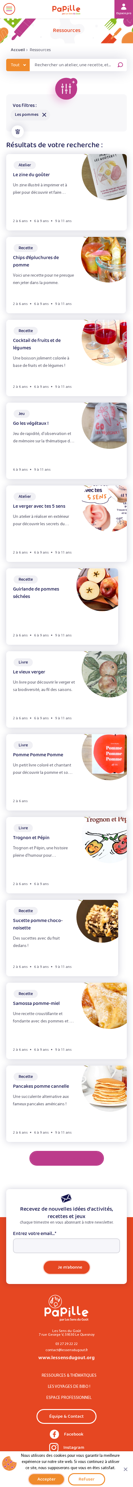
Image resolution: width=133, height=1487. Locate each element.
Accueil (18, 50)
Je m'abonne (70, 1267)
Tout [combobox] (15, 65)
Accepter (46, 1479)
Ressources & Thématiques (69, 1375)
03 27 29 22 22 (66, 1344)
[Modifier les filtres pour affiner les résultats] (62, 92)
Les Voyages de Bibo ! (69, 1386)
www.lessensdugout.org (66, 1357)
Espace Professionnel (69, 1398)
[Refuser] (125, 1469)
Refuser (87, 1479)
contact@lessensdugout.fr (66, 1350)
